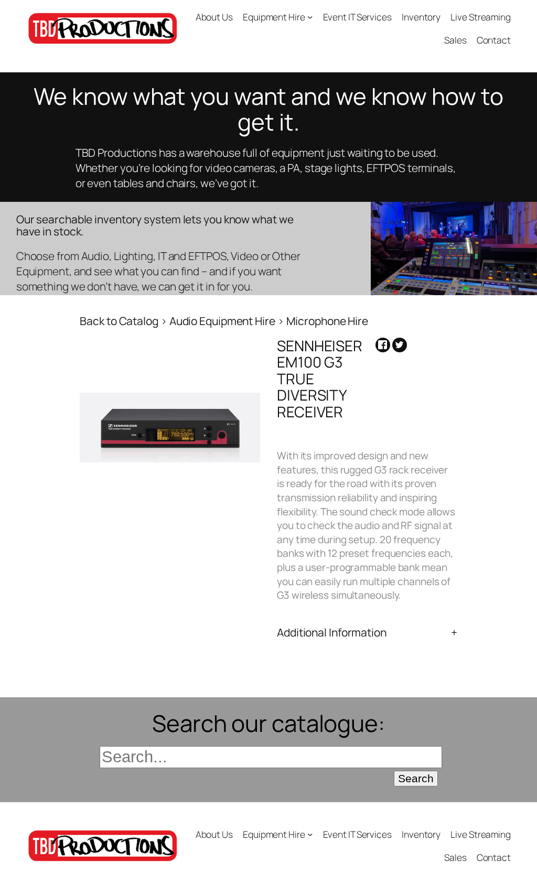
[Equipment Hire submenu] (310, 16)
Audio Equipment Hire (223, 321)
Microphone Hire (327, 321)
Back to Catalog (120, 321)
